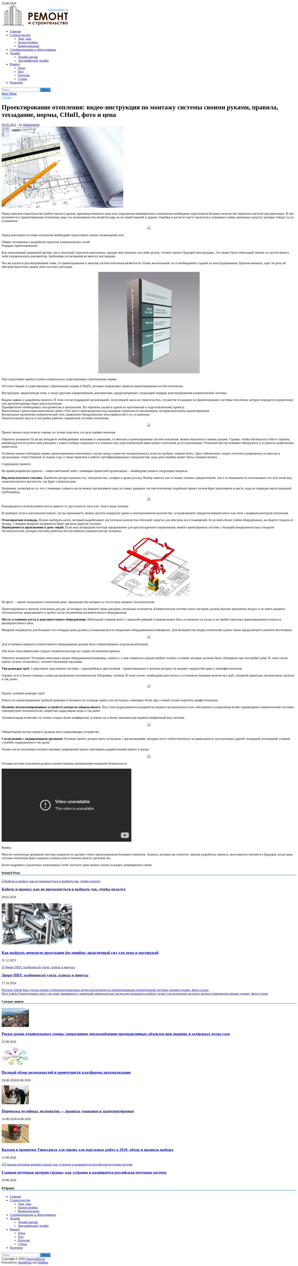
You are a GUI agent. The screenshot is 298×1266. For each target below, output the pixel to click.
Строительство (20, 35)
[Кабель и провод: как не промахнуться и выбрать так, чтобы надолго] (51, 881)
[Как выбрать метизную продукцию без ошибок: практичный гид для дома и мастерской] (37, 944)
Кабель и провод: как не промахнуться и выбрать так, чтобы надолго (64, 889)
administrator (31, 124)
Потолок (24, 75)
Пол (21, 71)
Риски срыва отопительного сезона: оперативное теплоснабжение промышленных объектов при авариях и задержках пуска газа (116, 1034)
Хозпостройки (28, 42)
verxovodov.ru (35, 1259)
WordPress (25, 1262)
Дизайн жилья (28, 57)
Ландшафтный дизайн (33, 60)
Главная (15, 31)
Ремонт (15, 64)
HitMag (43, 1262)
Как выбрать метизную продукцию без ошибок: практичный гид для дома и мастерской (80, 952)
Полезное (16, 82)
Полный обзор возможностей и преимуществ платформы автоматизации (66, 1072)
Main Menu (9, 93)
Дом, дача (24, 38)
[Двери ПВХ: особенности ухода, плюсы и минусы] (38, 967)
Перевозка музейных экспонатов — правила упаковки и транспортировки (68, 1111)
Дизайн (15, 53)
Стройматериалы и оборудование (33, 49)
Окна (21, 68)
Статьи (6, 97)
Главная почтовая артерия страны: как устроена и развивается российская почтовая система (84, 1172)
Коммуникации (28, 46)
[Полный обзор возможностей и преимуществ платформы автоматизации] (15, 1064)
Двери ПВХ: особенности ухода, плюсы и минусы (45, 975)
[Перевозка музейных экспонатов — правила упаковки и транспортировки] (15, 1103)
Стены (22, 79)
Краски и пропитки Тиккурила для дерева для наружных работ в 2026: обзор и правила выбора (87, 1149)
